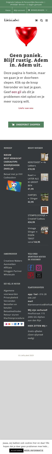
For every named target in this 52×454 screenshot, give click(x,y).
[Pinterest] (31, 275)
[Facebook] (31, 268)
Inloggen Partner (13, 271)
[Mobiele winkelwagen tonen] (36, 20)
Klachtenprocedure (14, 318)
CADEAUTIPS (10, 161)
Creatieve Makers (13, 260)
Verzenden (9, 301)
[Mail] (39, 275)
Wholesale (9, 274)
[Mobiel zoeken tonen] (41, 20)
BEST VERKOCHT (12, 158)
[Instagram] (39, 268)
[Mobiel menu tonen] (46, 20)
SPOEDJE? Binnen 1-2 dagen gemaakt (26, 4)
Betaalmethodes (12, 311)
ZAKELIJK (9, 168)
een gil (16, 92)
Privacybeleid (11, 297)
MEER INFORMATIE (33, 450)
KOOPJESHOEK (12, 165)
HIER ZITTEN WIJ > (37, 325)
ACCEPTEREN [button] (16, 450)
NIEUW (7, 155)
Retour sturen (11, 314)
